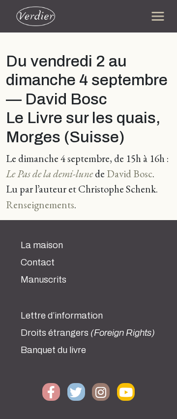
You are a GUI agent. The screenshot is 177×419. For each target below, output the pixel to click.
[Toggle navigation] (158, 16)
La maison (42, 245)
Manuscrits (43, 280)
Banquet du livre (53, 350)
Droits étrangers (88, 333)
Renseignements (40, 204)
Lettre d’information (62, 316)
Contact (38, 262)
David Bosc (129, 173)
